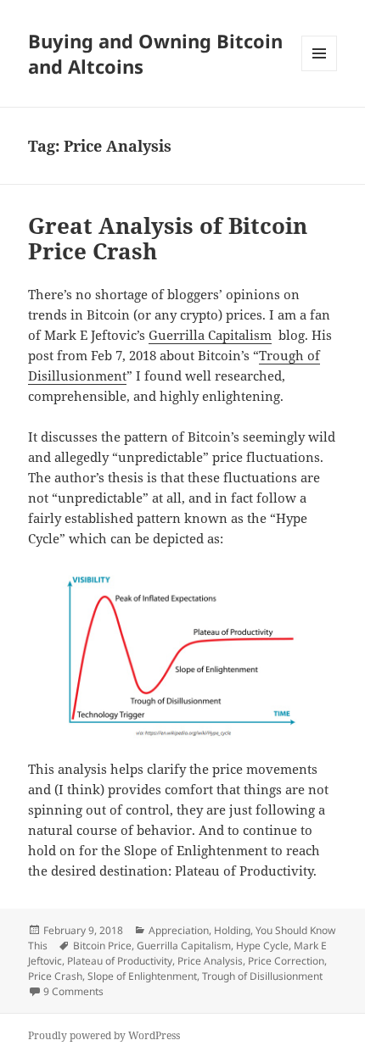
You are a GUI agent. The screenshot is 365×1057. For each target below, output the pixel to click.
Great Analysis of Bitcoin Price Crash (167, 238)
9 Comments (73, 991)
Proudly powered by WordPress (104, 1035)
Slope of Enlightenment (142, 976)
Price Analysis (210, 961)
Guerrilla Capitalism (210, 334)
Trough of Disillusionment (262, 976)
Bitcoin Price (102, 945)
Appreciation (179, 930)
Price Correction (286, 961)
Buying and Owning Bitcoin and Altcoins (155, 53)
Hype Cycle (262, 945)
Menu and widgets (319, 70)
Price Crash (55, 976)
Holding (232, 930)
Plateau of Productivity (119, 961)
